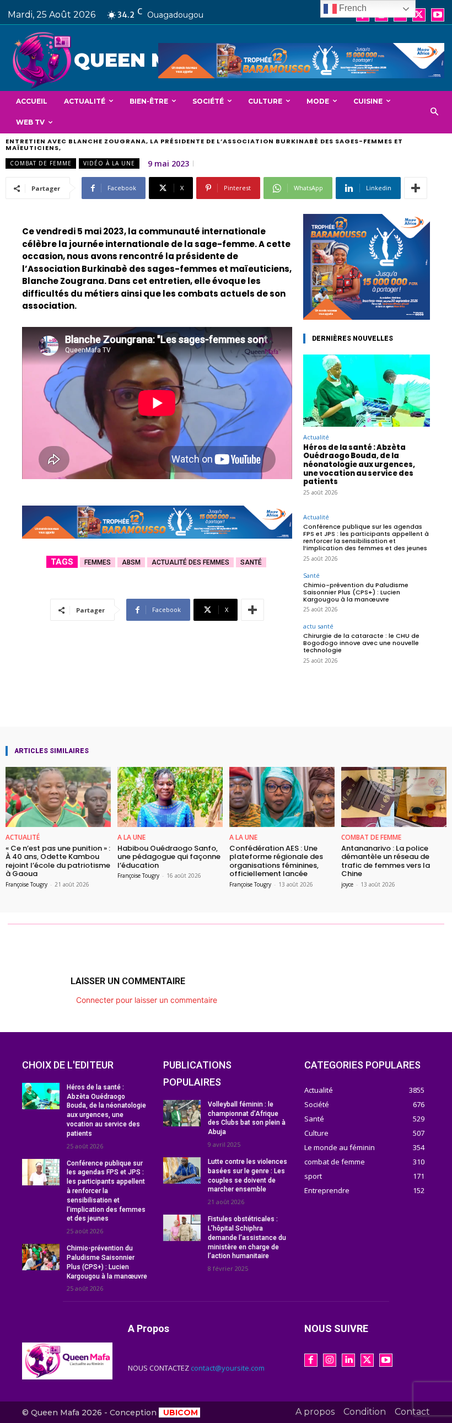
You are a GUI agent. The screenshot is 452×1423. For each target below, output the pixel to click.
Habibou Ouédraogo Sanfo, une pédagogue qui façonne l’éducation (168, 857)
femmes (97, 562)
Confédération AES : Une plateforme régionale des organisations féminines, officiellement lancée (276, 861)
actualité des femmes (190, 562)
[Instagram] (329, 1360)
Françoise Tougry (26, 884)
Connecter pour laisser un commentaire (146, 1000)
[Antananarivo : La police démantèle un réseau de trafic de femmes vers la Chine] (393, 797)
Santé (311, 575)
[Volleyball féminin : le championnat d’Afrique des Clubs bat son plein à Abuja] (182, 1113)
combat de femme (41, 163)
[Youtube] (437, 15)
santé (251, 562)
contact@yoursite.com (228, 1368)
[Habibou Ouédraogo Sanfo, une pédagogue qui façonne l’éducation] (170, 797)
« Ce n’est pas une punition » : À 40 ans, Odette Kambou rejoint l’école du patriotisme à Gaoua (58, 861)
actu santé (318, 626)
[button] (434, 112)
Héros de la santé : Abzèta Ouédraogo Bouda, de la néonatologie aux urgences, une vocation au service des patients (359, 464)
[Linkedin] (348, 1360)
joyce (347, 884)
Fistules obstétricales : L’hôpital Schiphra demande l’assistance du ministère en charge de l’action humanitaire (247, 1237)
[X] (419, 15)
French (352, 8)
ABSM (131, 562)
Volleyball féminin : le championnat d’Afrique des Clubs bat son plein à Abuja (247, 1118)
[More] (415, 188)
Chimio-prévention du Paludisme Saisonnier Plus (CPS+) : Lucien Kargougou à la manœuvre (355, 592)
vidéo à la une (109, 163)
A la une (131, 837)
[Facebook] (311, 1360)
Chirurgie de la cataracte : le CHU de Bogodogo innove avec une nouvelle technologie (361, 642)
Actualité (316, 437)
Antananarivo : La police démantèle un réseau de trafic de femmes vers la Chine (385, 861)
